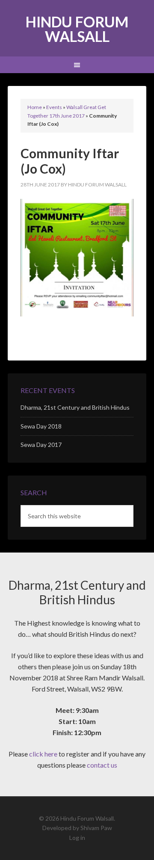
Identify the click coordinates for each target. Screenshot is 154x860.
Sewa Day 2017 (41, 444)
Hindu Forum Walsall (77, 29)
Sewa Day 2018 (41, 426)
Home (34, 107)
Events (54, 107)
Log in (77, 837)
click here (43, 754)
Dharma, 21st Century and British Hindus (75, 407)
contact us (102, 765)
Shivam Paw (96, 827)
